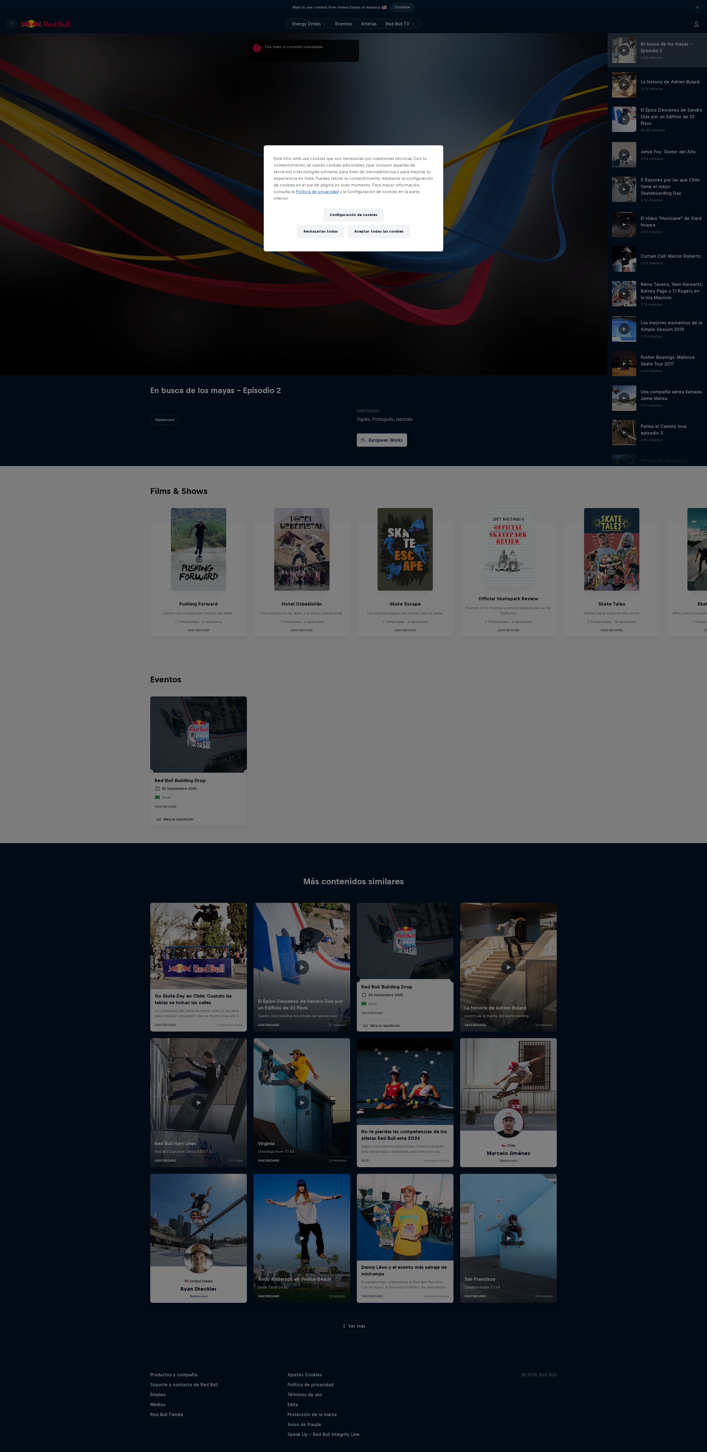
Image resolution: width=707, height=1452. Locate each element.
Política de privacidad (317, 191)
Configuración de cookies (353, 215)
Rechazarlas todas (321, 231)
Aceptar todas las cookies (378, 231)
